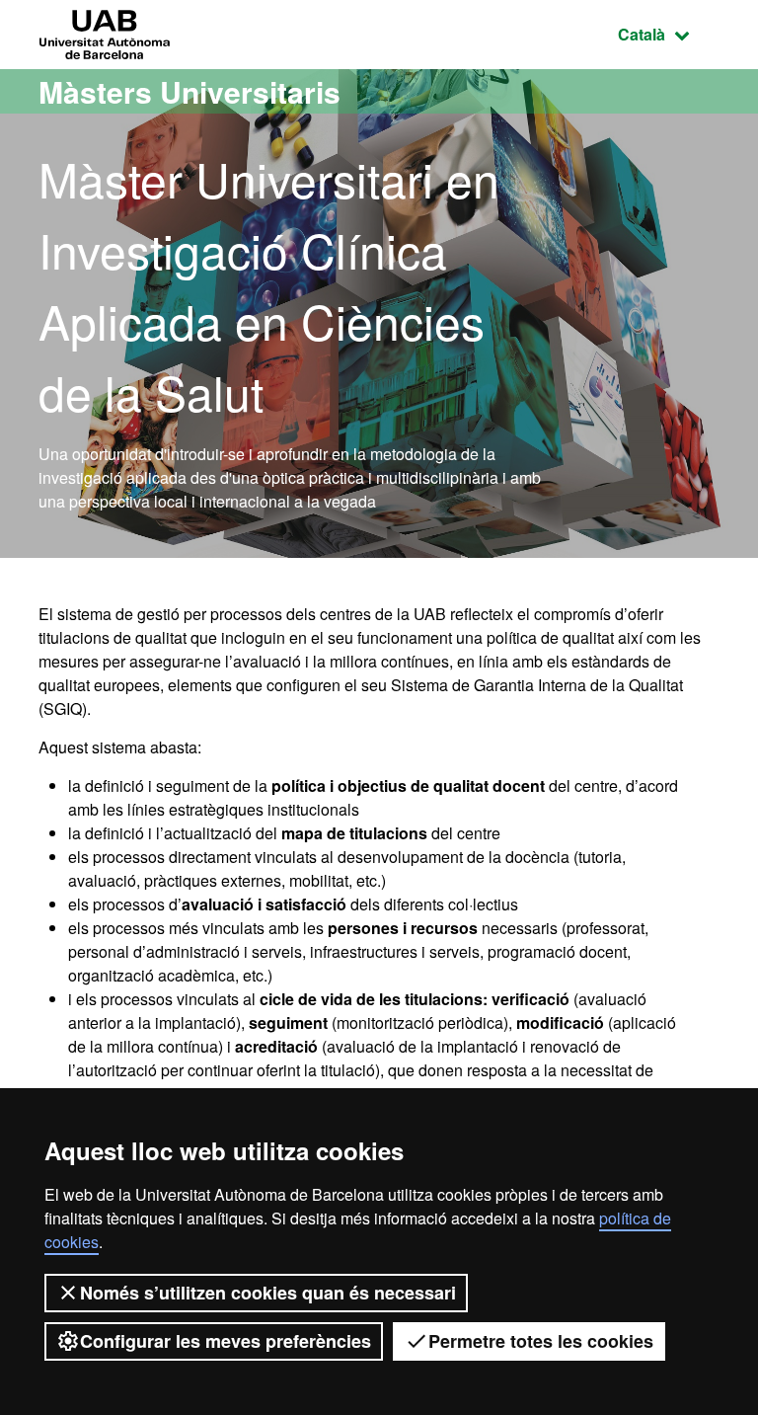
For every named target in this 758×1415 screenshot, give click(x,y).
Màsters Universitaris (189, 91)
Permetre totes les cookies (540, 1341)
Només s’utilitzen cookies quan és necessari (268, 1292)
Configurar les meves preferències (225, 1341)
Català (669, 33)
